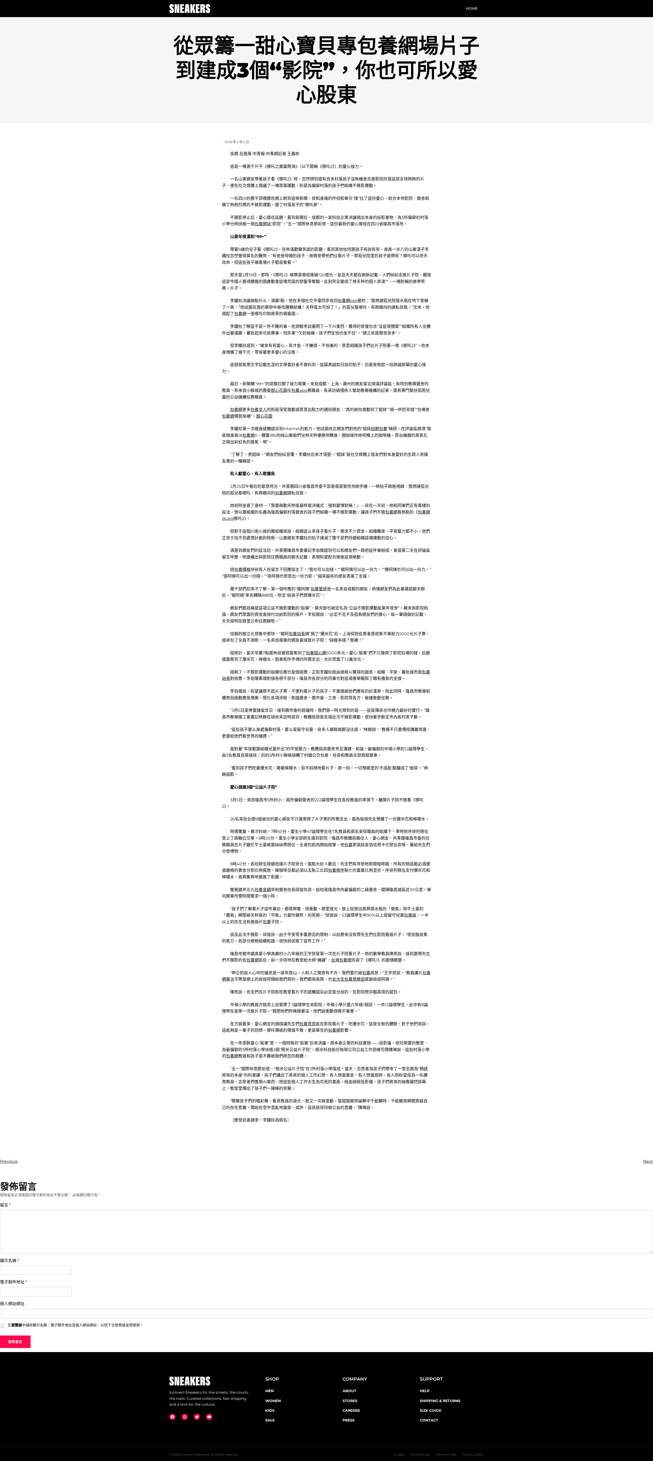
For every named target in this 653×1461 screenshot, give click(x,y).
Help (425, 1391)
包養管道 (319, 588)
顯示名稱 (9, 1260)
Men (269, 1391)
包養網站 (263, 223)
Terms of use (420, 1454)
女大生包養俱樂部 (348, 979)
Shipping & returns (440, 1400)
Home (472, 8)
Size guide (430, 1410)
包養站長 (297, 633)
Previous (9, 1161)
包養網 (240, 313)
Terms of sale (446, 1454)
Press (349, 1420)
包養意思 (307, 1023)
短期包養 (379, 428)
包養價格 (242, 569)
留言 (5, 1205)
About (349, 1391)
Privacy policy (473, 1454)
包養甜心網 (316, 653)
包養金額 (263, 889)
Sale (270, 1420)
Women (273, 1400)
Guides (399, 1454)
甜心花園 (279, 390)
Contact (429, 1420)
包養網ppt (347, 300)
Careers (351, 1410)
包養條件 (336, 870)
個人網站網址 (12, 1303)
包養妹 (410, 915)
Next (648, 1161)
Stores (350, 1400)
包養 (348, 844)
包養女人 (258, 409)
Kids (269, 1410)
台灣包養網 (341, 960)
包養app (299, 390)
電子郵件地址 (13, 1282)
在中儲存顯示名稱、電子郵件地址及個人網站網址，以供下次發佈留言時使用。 (75, 1325)
